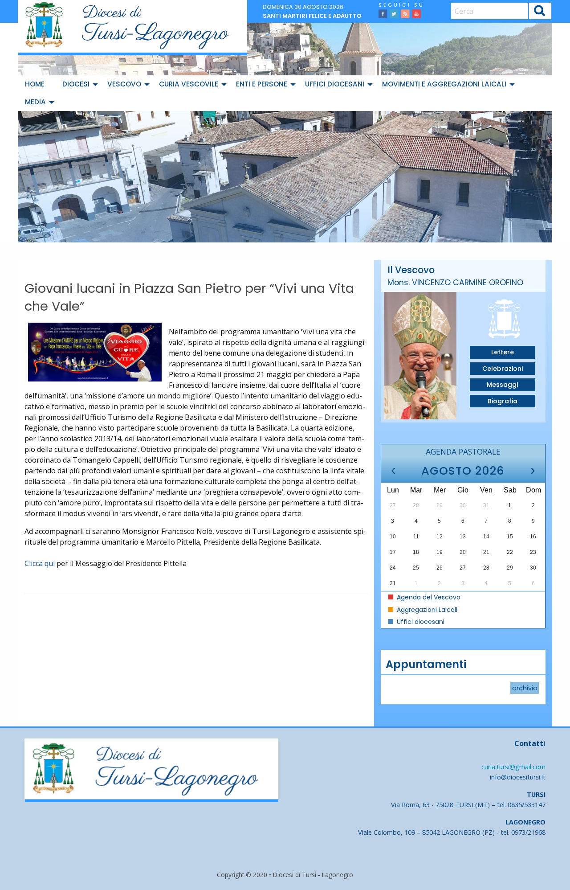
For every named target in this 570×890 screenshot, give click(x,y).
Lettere (502, 352)
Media (35, 102)
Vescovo (124, 84)
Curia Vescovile (188, 84)
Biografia (502, 401)
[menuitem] (36, 84)
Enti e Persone (261, 84)
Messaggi (502, 384)
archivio (524, 687)
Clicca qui (39, 563)
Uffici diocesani (334, 84)
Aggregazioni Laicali (426, 609)
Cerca (540, 12)
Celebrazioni (502, 368)
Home (35, 84)
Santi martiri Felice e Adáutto (312, 16)
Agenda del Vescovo (427, 597)
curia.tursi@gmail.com (513, 767)
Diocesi (76, 84)
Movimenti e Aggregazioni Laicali (444, 84)
